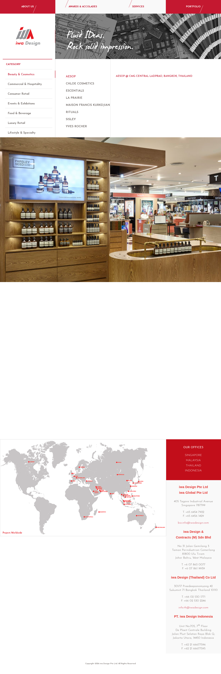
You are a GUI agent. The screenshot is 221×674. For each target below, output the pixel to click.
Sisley (71, 119)
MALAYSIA (193, 460)
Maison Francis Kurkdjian (88, 105)
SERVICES (138, 7)
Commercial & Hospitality (25, 84)
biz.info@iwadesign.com (193, 522)
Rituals (72, 112)
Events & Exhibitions (21, 103)
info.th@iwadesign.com (193, 607)
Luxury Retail (16, 123)
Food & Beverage (19, 113)
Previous (5, 278)
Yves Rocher (76, 126)
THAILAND (193, 465)
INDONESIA (193, 470)
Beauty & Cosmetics (21, 74)
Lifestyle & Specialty (21, 132)
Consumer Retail (18, 94)
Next (216, 278)
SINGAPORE (193, 455)
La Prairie (74, 98)
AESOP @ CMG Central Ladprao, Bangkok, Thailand (154, 76)
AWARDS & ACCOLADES (83, 7)
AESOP (71, 76)
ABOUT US (27, 7)
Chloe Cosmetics (80, 83)
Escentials (75, 90)
